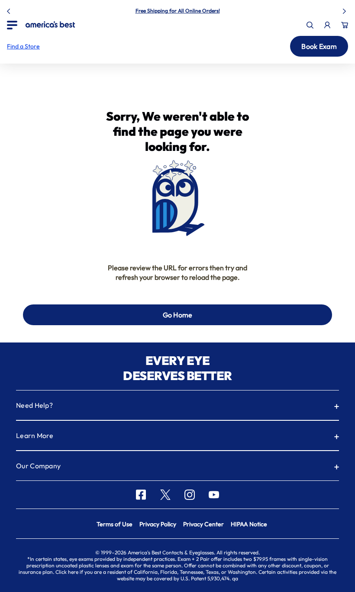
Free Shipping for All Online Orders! (178, 10)
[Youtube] (214, 495)
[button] (23, 46)
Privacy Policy (157, 524)
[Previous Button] (9, 9)
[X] (165, 495)
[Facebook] (141, 495)
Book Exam (319, 46)
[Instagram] (189, 495)
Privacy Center (203, 524)
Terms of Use (114, 524)
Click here (66, 572)
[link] (50, 24)
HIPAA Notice (249, 524)
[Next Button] (345, 9)
